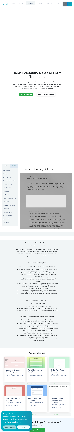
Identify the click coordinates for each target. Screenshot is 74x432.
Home (13, 3)
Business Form (7, 177)
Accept (23, 427)
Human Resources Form (9, 198)
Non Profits (6, 208)
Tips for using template (46, 94)
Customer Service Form (9, 181)
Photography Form (8, 212)
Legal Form (6, 201)
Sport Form (6, 222)
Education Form (7, 187)
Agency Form (6, 170)
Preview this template (10, 383)
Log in (65, 4)
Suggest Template (37, 430)
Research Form (7, 219)
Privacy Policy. (17, 422)
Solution (21, 3)
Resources (49, 3)
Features (40, 3)
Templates (30, 3)
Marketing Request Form (9, 205)
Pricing (58, 3)
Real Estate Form (7, 215)
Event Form (6, 191)
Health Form (6, 194)
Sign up (69, 4)
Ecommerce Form (7, 184)
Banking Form (6, 174)
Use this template (26, 94)
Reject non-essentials (10, 427)
